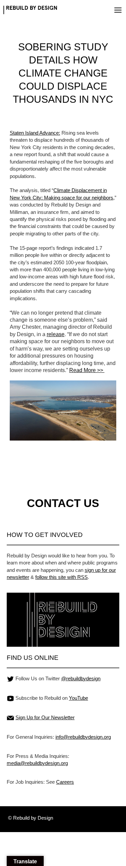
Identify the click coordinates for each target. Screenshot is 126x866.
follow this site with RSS (61, 577)
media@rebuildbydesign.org (37, 763)
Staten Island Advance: (35, 133)
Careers (65, 782)
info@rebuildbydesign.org (83, 737)
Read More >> (86, 370)
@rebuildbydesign (80, 678)
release (56, 334)
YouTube (78, 698)
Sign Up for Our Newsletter (45, 717)
